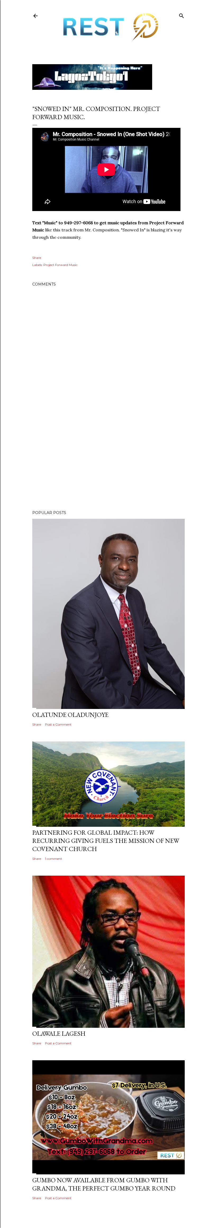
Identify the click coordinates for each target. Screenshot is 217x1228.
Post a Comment (58, 724)
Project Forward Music (60, 265)
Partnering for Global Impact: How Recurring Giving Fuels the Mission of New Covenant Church (105, 840)
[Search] (181, 15)
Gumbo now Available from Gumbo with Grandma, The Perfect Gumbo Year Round (103, 1184)
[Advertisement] (108, 460)
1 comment (53, 859)
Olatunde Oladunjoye (70, 715)
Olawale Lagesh (58, 1033)
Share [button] (36, 258)
